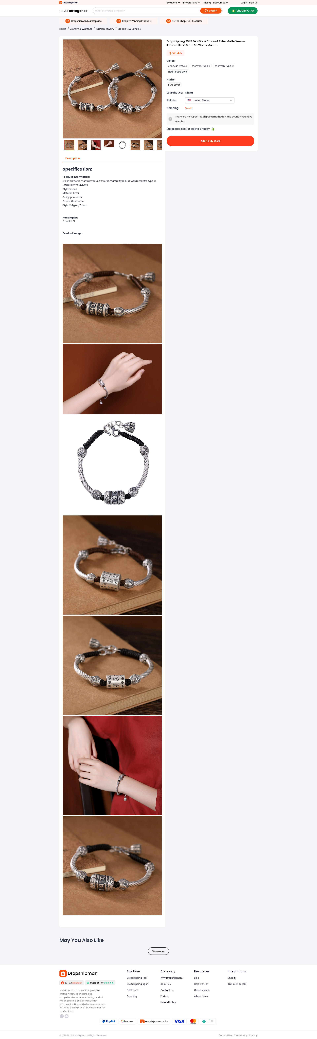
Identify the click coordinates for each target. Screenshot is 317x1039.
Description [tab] (72, 158)
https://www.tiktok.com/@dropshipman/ (62, 1016)
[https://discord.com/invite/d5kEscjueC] (67, 1016)
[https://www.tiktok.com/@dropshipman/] (62, 1016)
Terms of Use (225, 1035)
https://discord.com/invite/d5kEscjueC (67, 1016)
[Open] (231, 100)
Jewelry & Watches (81, 29)
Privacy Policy (240, 1035)
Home (62, 29)
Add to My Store (210, 141)
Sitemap (253, 1035)
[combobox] (205, 100)
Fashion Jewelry (105, 29)
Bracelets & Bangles (129, 29)
